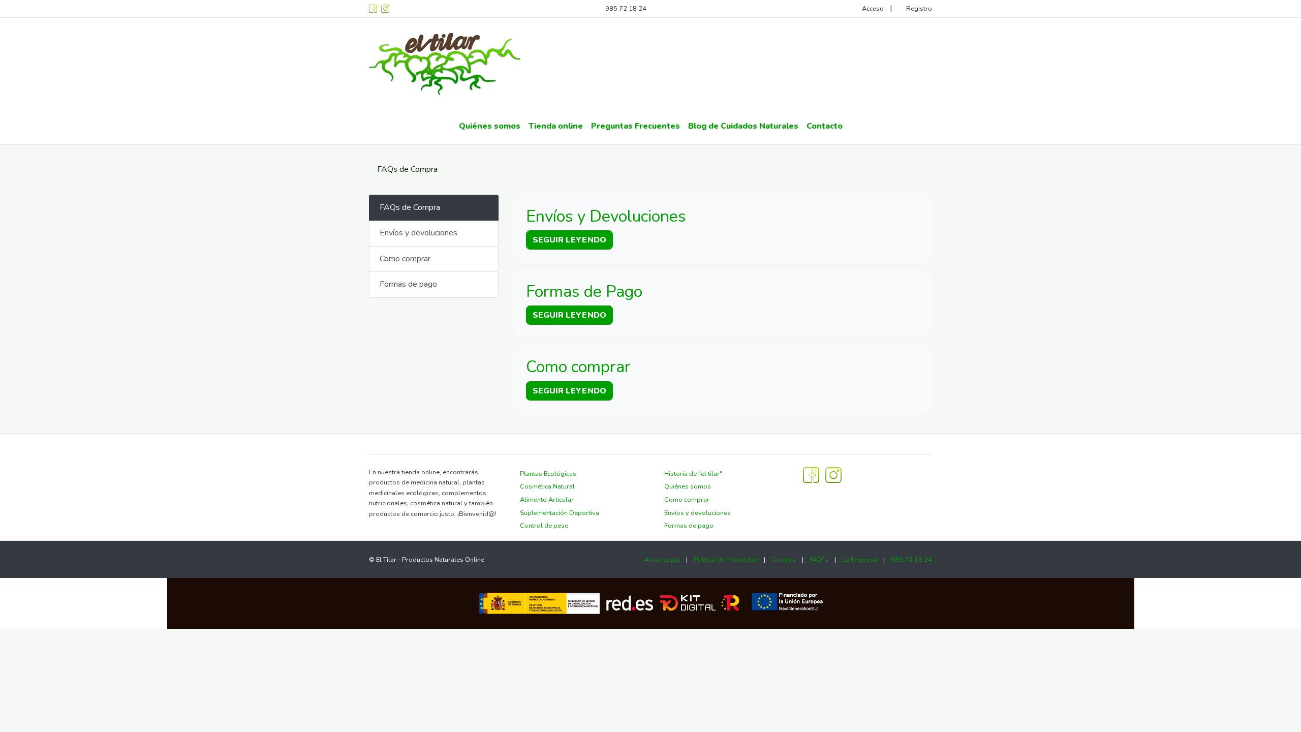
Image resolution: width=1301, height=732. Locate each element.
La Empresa (859, 559)
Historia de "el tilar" (693, 473)
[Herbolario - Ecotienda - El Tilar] (445, 62)
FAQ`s (819, 559)
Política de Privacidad (726, 559)
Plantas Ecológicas (548, 473)
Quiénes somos (687, 486)
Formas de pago (408, 284)
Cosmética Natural (547, 486)
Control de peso (544, 525)
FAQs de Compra (410, 207)
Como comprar (405, 258)
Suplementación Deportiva (559, 512)
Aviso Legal (662, 559)
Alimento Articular (547, 499)
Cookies (783, 559)
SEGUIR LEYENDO (569, 240)
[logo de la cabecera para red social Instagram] (385, 9)
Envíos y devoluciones (418, 232)
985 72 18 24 (625, 8)
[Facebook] (373, 9)
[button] (555, 126)
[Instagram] (833, 474)
